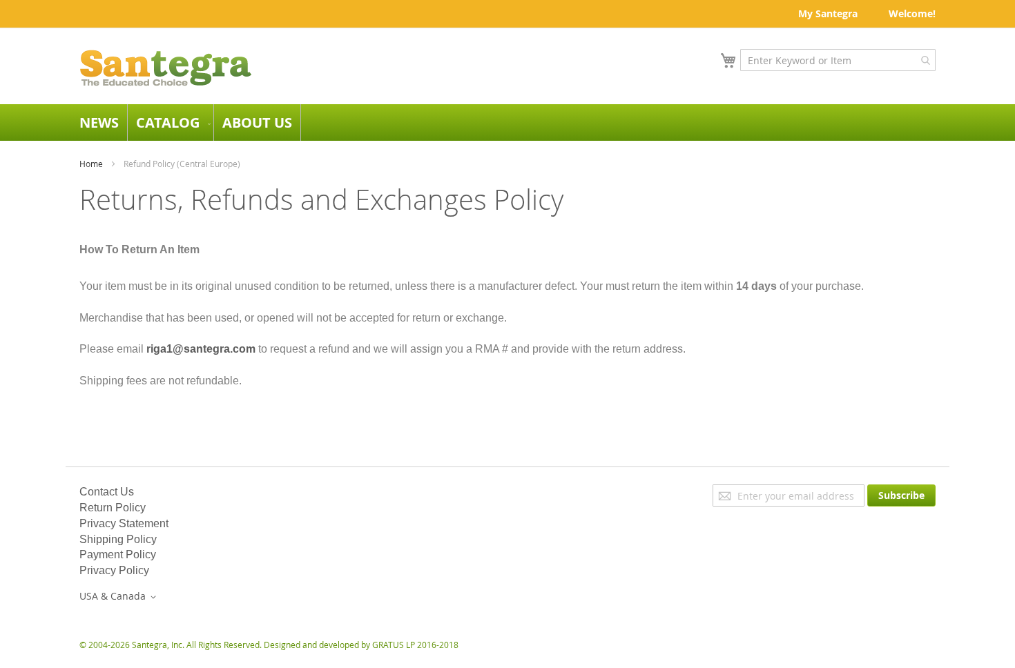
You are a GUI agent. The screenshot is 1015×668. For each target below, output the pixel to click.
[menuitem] (99, 122)
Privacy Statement (123, 523)
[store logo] (165, 68)
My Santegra (828, 13)
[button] (120, 597)
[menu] (507, 122)
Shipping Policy (118, 539)
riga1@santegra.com (200, 349)
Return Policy (112, 507)
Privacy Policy (114, 570)
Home (91, 163)
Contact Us (106, 492)
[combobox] (838, 60)
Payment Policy (117, 554)
